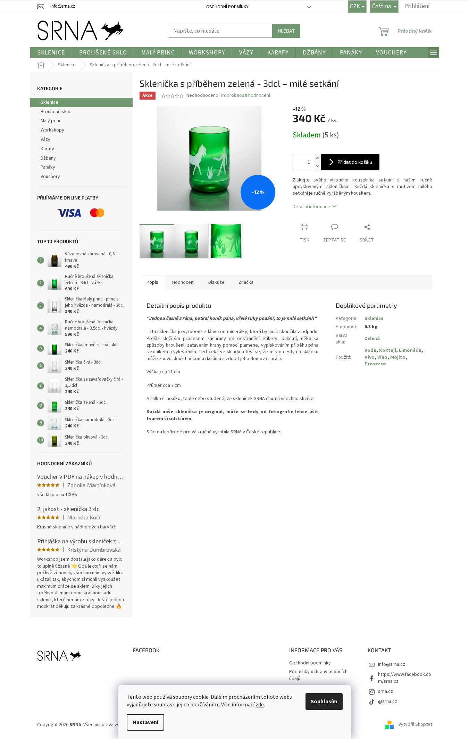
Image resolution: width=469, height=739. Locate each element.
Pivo (370, 357)
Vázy (45, 139)
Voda (370, 350)
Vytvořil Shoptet (415, 724)
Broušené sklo (55, 111)
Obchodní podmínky (227, 7)
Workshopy (52, 130)
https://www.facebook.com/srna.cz (404, 678)
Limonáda (410, 350)
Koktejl (387, 350)
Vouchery (50, 176)
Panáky (48, 167)
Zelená (372, 338)
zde (260, 704)
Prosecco (375, 363)
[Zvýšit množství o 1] (317, 158)
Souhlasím (324, 701)
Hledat (286, 31)
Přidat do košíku (354, 162)
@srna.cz (387, 701)
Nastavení (145, 722)
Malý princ (51, 120)
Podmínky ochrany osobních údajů (318, 675)
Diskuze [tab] (216, 282)
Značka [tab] (245, 282)
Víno (382, 357)
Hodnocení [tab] (183, 282)
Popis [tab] (152, 282)
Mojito (397, 357)
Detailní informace (311, 206)
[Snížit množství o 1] (317, 166)
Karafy (47, 148)
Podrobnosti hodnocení (245, 95)
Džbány (48, 158)
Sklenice (49, 102)
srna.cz (385, 691)
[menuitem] (51, 53)
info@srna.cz (391, 664)
